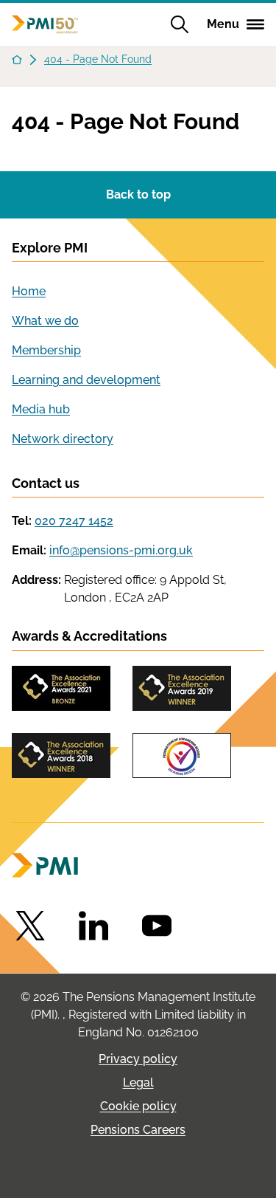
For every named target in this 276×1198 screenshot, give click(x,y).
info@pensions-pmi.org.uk (121, 550)
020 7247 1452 (74, 521)
